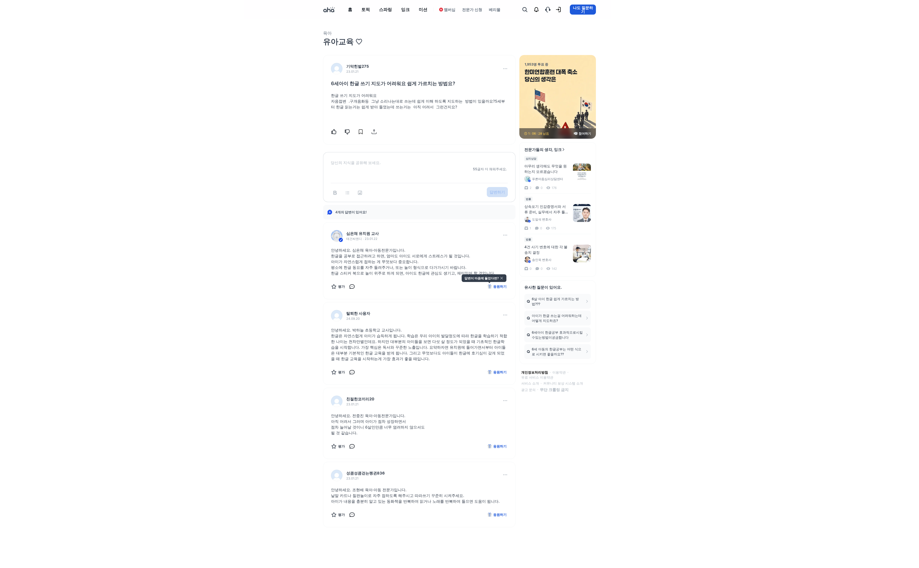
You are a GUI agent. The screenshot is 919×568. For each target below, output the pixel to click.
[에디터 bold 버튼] (335, 192)
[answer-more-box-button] (505, 235)
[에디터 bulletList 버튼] (347, 192)
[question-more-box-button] (505, 68)
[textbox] (419, 158)
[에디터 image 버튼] (360, 192)
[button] (505, 68)
